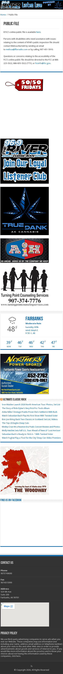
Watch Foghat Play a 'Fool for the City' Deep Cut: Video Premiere (31, 438)
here (38, 32)
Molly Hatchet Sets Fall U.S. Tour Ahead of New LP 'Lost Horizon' (31, 430)
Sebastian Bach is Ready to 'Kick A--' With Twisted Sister (27, 434)
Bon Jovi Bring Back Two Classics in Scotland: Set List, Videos (30, 419)
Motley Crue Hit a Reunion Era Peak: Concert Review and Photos (31, 427)
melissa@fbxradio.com (17, 49)
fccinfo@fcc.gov (42, 63)
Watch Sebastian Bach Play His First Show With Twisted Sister (30, 415)
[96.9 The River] (31, 4)
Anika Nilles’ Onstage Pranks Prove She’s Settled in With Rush (29, 412)
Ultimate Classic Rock (14, 399)
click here (16, 656)
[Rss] (31, 666)
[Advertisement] (24, 115)
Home (3, 15)
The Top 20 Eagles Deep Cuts (15, 423)
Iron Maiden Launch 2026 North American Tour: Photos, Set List (31, 404)
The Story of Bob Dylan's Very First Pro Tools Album (26, 408)
